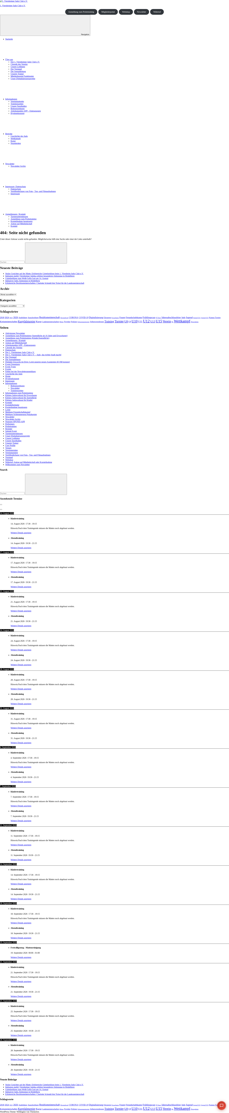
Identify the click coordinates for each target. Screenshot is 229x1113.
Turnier (119, 321)
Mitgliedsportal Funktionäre (22, 76)
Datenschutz (16, 189)
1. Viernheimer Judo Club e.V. (12, 6)
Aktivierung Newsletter (15, 333)
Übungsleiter (195, 322)
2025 (11, 317)
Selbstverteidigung (97, 322)
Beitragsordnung (18, 108)
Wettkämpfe (16, 138)
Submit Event (11, 431)
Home (7, 376)
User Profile (10, 445)
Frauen (122, 317)
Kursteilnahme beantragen (21, 221)
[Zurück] (1, 504)
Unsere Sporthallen (19, 106)
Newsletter (141, 12)
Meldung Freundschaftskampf (17, 412)
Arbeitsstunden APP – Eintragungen (26, 111)
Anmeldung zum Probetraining (81, 12)
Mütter (62, 322)
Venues (8, 448)
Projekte (67, 322)
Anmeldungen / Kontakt (15, 214)
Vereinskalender (17, 101)
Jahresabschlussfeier (171, 317)
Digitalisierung (96, 317)
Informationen (11, 99)
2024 (7, 317)
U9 (129, 321)
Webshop (126, 12)
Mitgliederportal (108, 12)
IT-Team (158, 317)
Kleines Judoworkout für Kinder (18, 400)
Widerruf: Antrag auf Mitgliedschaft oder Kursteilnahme (28, 462)
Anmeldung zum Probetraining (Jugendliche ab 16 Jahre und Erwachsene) (36, 336)
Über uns (9, 59)
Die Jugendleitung (18, 71)
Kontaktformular (12, 405)
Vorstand (9, 457)
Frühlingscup (149, 317)
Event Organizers (12, 364)
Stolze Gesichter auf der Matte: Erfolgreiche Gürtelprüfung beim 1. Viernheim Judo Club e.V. (44, 273)
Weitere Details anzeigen (21, 533)
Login (7, 410)
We (172, 322)
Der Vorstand (16, 69)
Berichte (8, 134)
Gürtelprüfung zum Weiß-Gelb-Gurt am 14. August (26, 278)
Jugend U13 (205, 317)
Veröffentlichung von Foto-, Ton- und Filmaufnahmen (33, 191)
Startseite (9, 39)
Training (109, 321)
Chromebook (64, 317)
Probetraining (11, 426)
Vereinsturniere (11, 453)
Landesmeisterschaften (50, 322)
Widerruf (157, 12)
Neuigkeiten (16, 143)
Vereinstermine (11, 450)
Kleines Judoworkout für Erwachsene (21, 395)
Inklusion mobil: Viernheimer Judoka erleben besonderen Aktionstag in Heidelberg (39, 276)
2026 (15, 317)
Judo (183, 317)
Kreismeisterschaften (8, 321)
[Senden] (221, 1091)
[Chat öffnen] (221, 1105)
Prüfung (74, 322)
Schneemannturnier (83, 322)
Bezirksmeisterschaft (49, 317)
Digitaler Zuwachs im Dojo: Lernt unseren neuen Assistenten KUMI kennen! (37, 362)
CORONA (73, 317)
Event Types (10, 367)
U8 (126, 321)
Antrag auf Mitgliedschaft (21, 224)
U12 (146, 321)
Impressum (15, 194)
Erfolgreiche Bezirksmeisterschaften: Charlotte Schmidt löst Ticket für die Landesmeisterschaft (44, 283)
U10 (135, 321)
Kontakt (14, 226)
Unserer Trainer (17, 74)
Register (8, 429)
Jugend (189, 317)
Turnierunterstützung (19, 216)
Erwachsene (115, 317)
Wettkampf (182, 321)
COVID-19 (83, 317)
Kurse (13, 141)
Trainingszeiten (17, 104)
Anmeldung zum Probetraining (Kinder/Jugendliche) (27, 338)
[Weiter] (1, 509)
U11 (140, 321)
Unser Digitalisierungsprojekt (23, 78)
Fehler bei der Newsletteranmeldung (20, 371)
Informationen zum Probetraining (19, 393)
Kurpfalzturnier (26, 321)
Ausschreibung (33, 318)
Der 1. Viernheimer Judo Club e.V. (25, 62)
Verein (167, 321)
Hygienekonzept (17, 113)
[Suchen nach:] (12, 262)
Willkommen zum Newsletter (17, 464)
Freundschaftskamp (134, 317)
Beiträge (211, 1077)
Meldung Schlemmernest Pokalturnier (21, 414)
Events (8, 369)
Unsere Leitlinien (18, 67)
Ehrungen (107, 318)
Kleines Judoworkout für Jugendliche (21, 398)
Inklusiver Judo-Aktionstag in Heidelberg (22, 281)
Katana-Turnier (215, 318)
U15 (159, 321)
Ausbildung (23, 318)
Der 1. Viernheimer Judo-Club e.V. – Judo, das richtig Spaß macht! (33, 355)
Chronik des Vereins (19, 64)
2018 (2, 317)
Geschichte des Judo (19, 136)
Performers (9, 424)
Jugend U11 (197, 317)
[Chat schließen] (221, 1025)
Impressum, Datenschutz (15, 186)
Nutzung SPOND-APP (15, 421)
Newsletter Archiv (18, 166)
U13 (152, 321)
